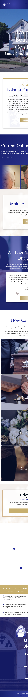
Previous (17, 293)
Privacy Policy (22, 695)
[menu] (25, 3)
